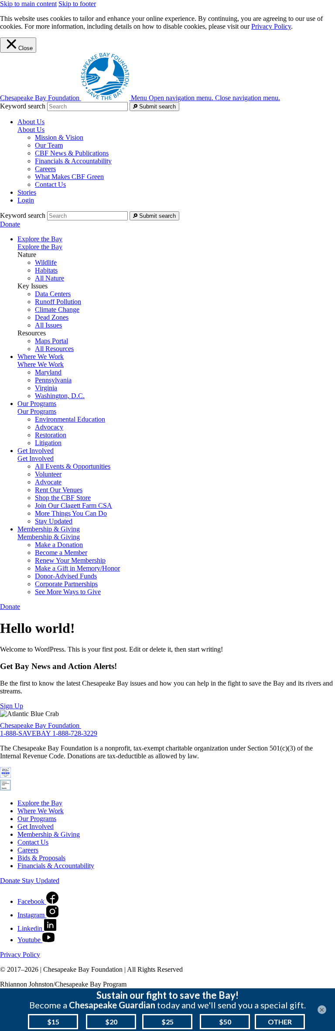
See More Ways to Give (68, 591)
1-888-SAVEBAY (26, 733)
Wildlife (46, 262)
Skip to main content (28, 3)
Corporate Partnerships (66, 584)
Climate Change (57, 309)
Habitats (46, 270)
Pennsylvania (53, 380)
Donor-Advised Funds (66, 576)
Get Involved (35, 458)
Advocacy (49, 427)
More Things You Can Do (71, 513)
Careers (45, 168)
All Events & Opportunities (72, 466)
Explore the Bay (39, 246)
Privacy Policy (271, 26)
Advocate (48, 482)
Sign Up (11, 706)
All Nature (49, 278)
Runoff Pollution (58, 301)
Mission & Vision (59, 137)
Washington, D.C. (60, 395)
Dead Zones (51, 317)
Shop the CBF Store (63, 497)
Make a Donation (59, 544)
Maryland (48, 372)
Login (25, 200)
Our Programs (36, 411)
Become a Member (61, 552)
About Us (30, 129)
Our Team (49, 145)
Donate (10, 224)
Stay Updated (53, 521)
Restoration (50, 435)
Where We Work (40, 364)
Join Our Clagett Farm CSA (73, 505)
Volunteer (48, 474)
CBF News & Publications (72, 153)
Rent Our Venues (58, 490)
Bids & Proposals (41, 858)
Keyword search (22, 106)
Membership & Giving (48, 537)
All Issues (48, 325)
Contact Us (50, 184)
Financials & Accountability (73, 161)
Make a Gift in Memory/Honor (77, 568)
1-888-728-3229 (74, 733)
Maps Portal (51, 341)
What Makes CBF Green (69, 176)
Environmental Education (70, 419)
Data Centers (53, 293)
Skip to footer (77, 3)
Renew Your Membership (70, 560)
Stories (26, 192)
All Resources (54, 348)
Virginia (46, 388)
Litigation (48, 442)
